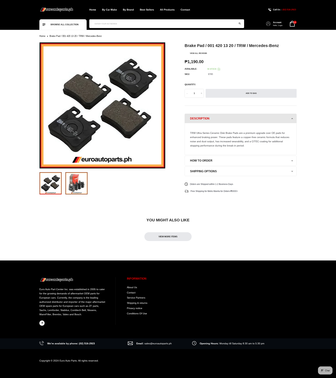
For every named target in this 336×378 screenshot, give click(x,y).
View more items (168, 236)
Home (92, 9)
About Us (132, 287)
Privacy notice (134, 308)
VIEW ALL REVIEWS (198, 53)
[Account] (268, 24)
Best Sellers (147, 9)
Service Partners (136, 297)
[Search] (239, 23)
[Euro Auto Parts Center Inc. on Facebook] (42, 323)
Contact (185, 9)
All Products (167, 9)
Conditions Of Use (137, 313)
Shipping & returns (137, 303)
